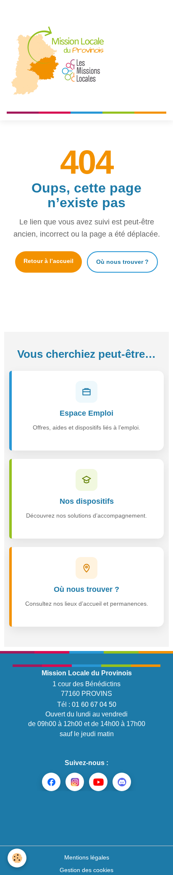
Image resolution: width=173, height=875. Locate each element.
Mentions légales (86, 857)
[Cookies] (17, 858)
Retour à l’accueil (48, 261)
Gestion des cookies (86, 870)
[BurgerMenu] (155, 59)
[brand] (61, 59)
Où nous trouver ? (122, 261)
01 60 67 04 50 (94, 704)
